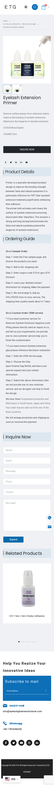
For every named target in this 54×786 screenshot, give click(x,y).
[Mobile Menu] (26, 7)
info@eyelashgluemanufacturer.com (22, 711)
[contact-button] (46, 690)
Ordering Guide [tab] (20, 239)
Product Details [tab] (19, 172)
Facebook (5, 162)
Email (26, 162)
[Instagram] (29, 743)
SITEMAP (27, 772)
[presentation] (6, 60)
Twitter (10, 162)
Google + (21, 162)
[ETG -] (10, 7)
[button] (19, 641)
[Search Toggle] (35, 7)
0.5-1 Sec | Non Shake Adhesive (27, 616)
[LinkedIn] (37, 743)
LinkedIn (16, 162)
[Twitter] (14, 743)
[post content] (27, 587)
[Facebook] (6, 743)
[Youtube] (21, 743)
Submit (13, 539)
